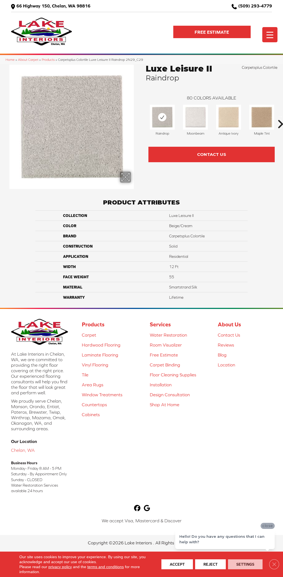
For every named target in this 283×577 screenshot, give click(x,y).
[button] (212, 32)
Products (48, 59)
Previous (143, 116)
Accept (177, 564)
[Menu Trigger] (269, 34)
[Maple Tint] (262, 117)
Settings (245, 564)
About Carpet (28, 59)
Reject (210, 564)
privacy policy (60, 567)
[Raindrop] (162, 117)
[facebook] (137, 508)
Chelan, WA (23, 450)
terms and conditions (105, 567)
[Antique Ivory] (228, 117)
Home (10, 59)
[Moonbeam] (195, 117)
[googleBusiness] (147, 508)
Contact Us (211, 154)
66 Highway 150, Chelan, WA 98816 (53, 5)
